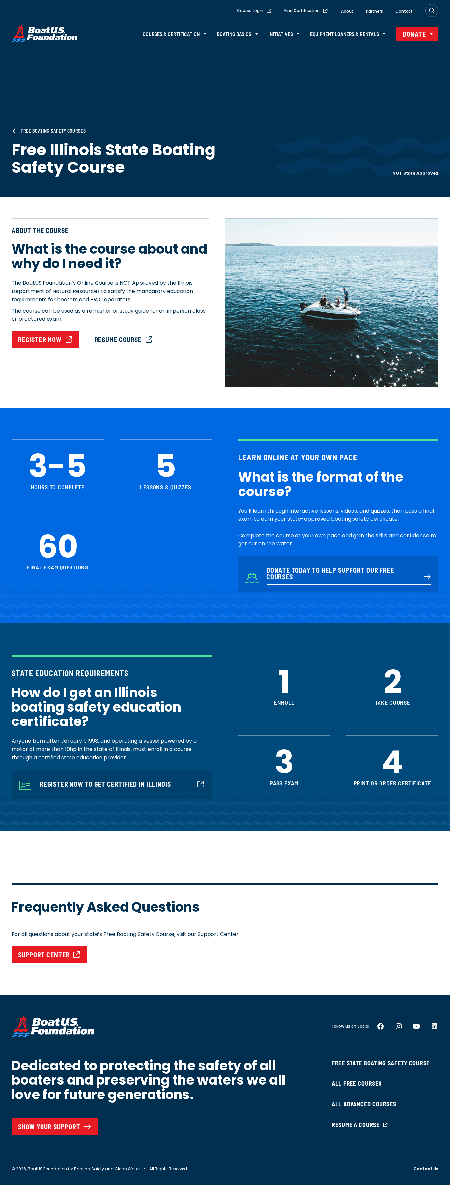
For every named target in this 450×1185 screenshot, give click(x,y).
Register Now (40, 339)
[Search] (431, 10)
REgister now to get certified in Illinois (105, 784)
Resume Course (118, 339)
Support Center (44, 955)
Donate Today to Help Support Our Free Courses (330, 573)
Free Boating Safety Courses (53, 131)
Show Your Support (49, 1127)
